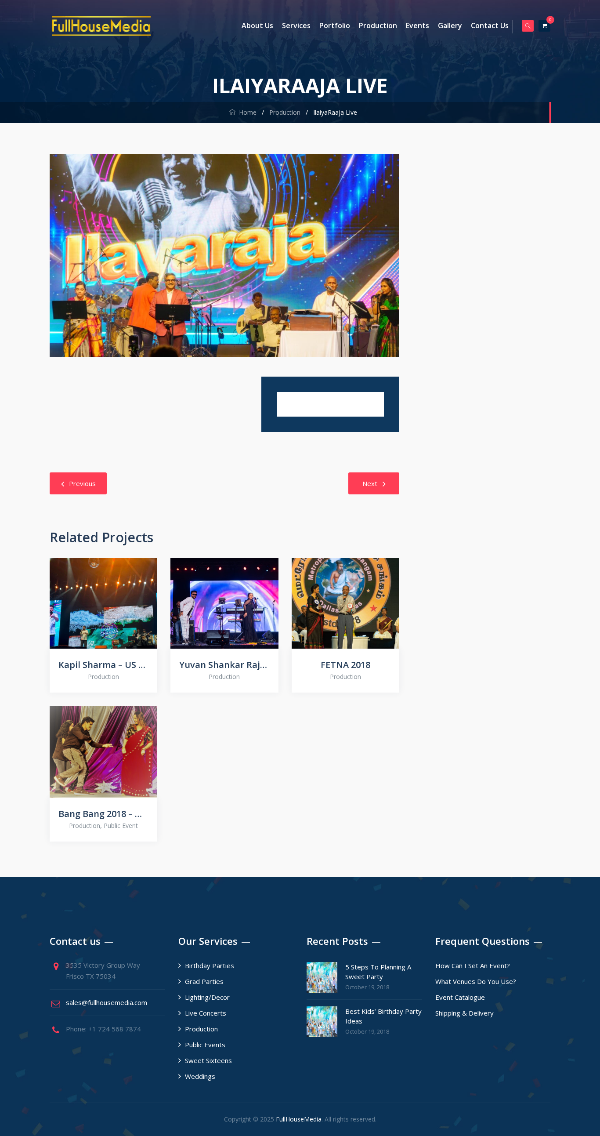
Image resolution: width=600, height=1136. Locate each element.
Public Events (205, 1044)
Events (417, 25)
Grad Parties (204, 981)
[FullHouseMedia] (101, 25)
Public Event (121, 825)
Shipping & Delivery (464, 1013)
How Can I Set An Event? (472, 965)
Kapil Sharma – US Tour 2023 (103, 665)
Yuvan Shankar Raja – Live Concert (224, 665)
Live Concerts (205, 1013)
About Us (257, 25)
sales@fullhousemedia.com (106, 1002)
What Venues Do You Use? (475, 981)
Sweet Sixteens (208, 1060)
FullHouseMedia (299, 1119)
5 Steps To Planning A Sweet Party (378, 971)
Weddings (200, 1076)
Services (296, 25)
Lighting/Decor (207, 997)
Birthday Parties (209, 965)
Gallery (450, 25)
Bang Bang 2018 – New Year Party (103, 814)
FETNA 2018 (345, 665)
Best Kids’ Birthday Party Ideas (383, 1016)
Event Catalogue (460, 997)
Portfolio (334, 25)
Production (378, 25)
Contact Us (490, 25)
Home (246, 112)
